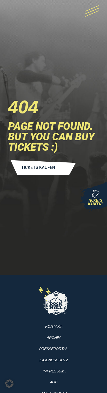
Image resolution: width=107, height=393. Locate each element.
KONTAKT (53, 326)
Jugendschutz (53, 360)
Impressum (53, 371)
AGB (53, 382)
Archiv (53, 337)
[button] (9, 383)
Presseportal (53, 349)
